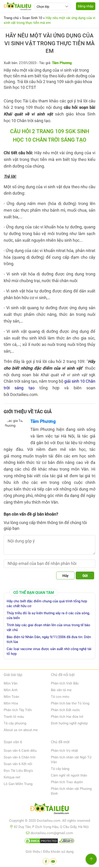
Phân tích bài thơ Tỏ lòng (70, 703)
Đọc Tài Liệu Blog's (18, 771)
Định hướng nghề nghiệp (69, 723)
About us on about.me (21, 730)
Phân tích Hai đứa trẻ (67, 717)
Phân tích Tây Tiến (18, 710)
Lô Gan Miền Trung (18, 784)
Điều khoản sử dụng (58, 852)
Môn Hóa (11, 703)
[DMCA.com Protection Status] (41, 841)
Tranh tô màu (14, 717)
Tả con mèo (60, 697)
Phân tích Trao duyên (67, 782)
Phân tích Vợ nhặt (64, 751)
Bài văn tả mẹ (61, 690)
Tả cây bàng (60, 769)
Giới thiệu (33, 852)
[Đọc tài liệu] (46, 861)
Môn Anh (10, 690)
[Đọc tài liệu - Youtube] (53, 861)
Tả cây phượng (15, 723)
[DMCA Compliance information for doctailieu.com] (66, 841)
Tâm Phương (43, 421)
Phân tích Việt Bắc (65, 683)
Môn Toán (11, 697)
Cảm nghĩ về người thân (69, 775)
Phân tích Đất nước (65, 710)
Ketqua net (12, 777)
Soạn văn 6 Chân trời (19, 757)
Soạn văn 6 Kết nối (18, 764)
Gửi (85, 576)
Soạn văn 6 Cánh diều (20, 751)
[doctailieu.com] (49, 809)
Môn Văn (10, 683)
